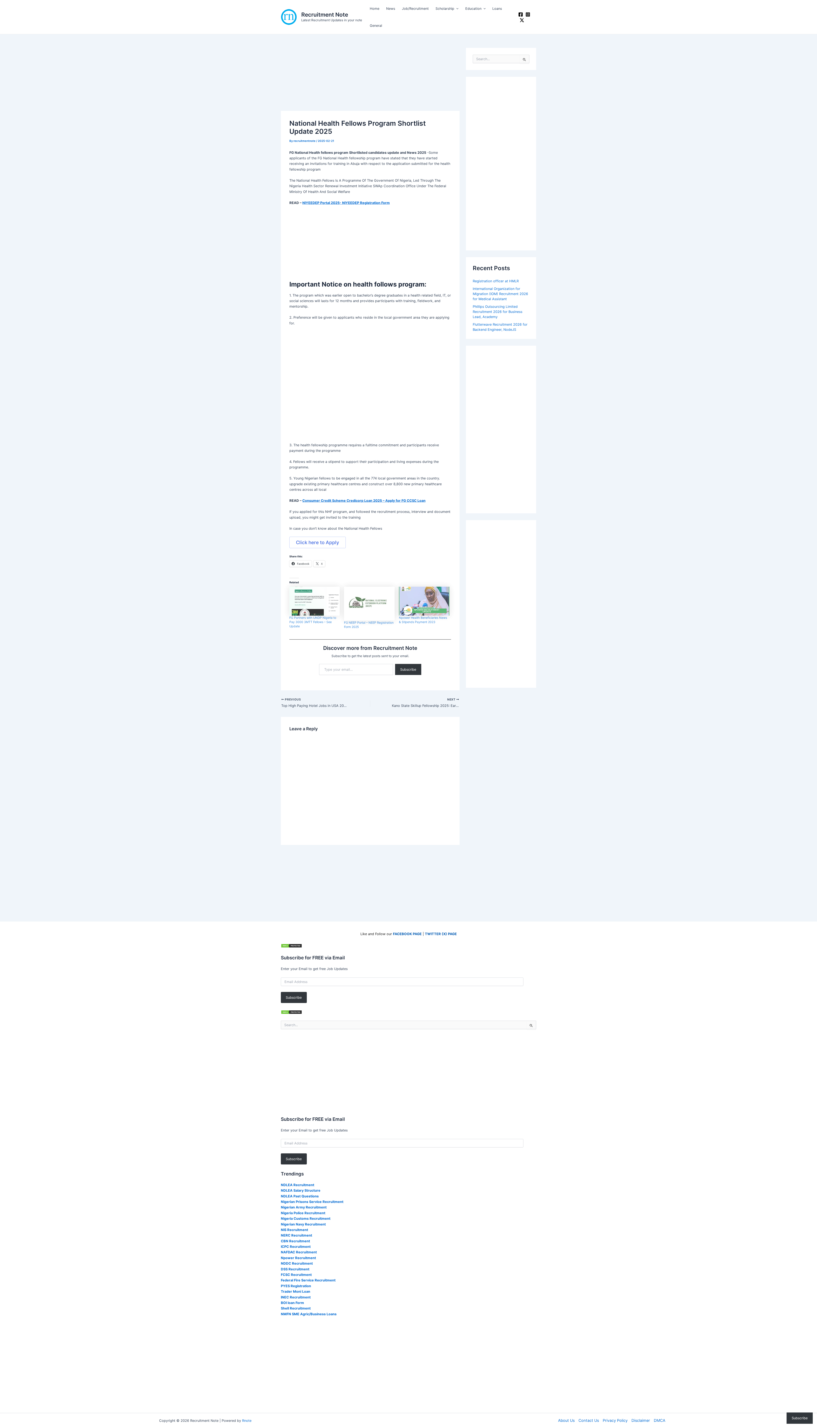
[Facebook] (520, 14)
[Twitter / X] (522, 20)
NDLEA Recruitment (297, 1185)
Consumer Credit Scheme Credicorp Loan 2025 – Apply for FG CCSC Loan (364, 500)
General (376, 25)
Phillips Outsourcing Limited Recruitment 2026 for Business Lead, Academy (497, 311)
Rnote (246, 1420)
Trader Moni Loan (295, 1291)
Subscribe (408, 669)
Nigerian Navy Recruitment (303, 1224)
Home (374, 8)
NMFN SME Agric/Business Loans (309, 1314)
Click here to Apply (317, 542)
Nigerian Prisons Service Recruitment (312, 1202)
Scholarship (445, 8)
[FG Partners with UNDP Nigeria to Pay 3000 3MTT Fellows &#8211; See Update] (314, 601)
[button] (456, 8)
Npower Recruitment (298, 1258)
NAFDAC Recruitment (299, 1252)
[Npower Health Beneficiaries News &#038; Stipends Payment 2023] (424, 601)
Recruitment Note (324, 14)
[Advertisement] (370, 79)
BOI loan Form (292, 1303)
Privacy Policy (615, 1420)
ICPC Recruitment (296, 1246)
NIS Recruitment (294, 1230)
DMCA (659, 1420)
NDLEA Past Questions (300, 1196)
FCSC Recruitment (296, 1275)
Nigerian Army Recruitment (304, 1207)
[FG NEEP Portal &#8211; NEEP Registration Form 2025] (369, 604)
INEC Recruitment (296, 1297)
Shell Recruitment (296, 1308)
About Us (566, 1420)
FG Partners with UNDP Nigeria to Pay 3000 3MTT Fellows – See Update (312, 622)
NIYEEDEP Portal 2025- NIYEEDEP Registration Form (346, 203)
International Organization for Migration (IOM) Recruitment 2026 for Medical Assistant (500, 294)
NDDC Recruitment (297, 1263)
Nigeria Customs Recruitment (305, 1218)
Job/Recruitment (415, 8)
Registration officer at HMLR (496, 281)
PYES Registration (296, 1286)
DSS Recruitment (295, 1269)
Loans (497, 8)
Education (473, 8)
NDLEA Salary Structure (300, 1190)
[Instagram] (528, 14)
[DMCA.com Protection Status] (291, 945)
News (390, 8)
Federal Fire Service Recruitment (308, 1280)
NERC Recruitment (296, 1235)
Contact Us (588, 1420)
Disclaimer (640, 1420)
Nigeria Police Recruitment (303, 1213)
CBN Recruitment (295, 1241)
